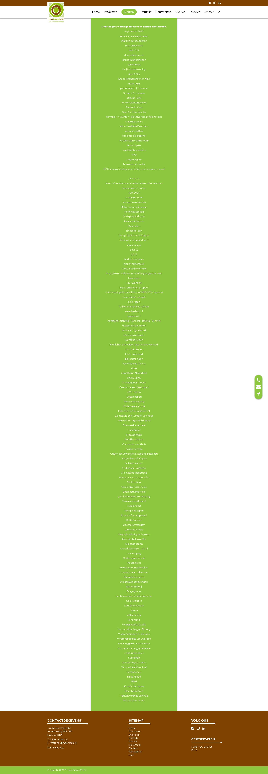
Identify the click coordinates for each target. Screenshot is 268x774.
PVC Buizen (134, 392)
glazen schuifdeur (134, 264)
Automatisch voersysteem (134, 140)
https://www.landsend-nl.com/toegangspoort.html (134, 273)
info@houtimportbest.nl (63, 743)
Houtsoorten (163, 12)
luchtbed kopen (134, 340)
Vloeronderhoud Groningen (134, 634)
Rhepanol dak (134, 230)
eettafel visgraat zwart (134, 662)
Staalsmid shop (134, 107)
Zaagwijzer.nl (134, 591)
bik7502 (134, 249)
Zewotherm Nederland (134, 373)
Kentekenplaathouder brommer (134, 596)
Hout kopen (134, 676)
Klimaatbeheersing (134, 577)
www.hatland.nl (134, 311)
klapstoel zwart (134, 121)
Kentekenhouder (134, 605)
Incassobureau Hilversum (134, 572)
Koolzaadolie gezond (134, 136)
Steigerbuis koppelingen (134, 582)
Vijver (134, 368)
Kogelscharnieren (134, 686)
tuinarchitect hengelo (134, 297)
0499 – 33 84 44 (59, 739)
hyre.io (134, 610)
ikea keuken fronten (134, 188)
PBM (134, 681)
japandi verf (134, 316)
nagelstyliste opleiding (134, 150)
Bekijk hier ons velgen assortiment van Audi (134, 344)
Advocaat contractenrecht (134, 477)
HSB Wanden (134, 283)
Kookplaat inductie (134, 216)
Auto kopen (134, 145)
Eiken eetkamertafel (134, 425)
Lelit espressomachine (134, 202)
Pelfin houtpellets (134, 211)
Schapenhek (134, 672)
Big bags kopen (134, 544)
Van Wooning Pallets (134, 363)
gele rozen (134, 302)
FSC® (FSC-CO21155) (202, 747)
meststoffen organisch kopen (134, 420)
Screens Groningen (134, 93)
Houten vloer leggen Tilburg (134, 629)
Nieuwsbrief (135, 751)
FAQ (131, 755)
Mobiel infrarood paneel (134, 207)
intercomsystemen (134, 335)
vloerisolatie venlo (134, 55)
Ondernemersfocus (134, 558)
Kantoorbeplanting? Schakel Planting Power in (134, 321)
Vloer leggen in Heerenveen (134, 643)
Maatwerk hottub (134, 221)
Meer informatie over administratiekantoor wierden (134, 183)
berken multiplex (134, 259)
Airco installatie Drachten (134, 126)
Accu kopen (134, 245)
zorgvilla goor (134, 159)
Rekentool (135, 745)
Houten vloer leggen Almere (134, 648)
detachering (134, 615)
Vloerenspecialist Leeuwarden (134, 639)
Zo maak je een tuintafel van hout (134, 415)
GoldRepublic (134, 601)
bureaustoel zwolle (134, 164)
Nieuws (195, 12)
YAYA (134, 155)
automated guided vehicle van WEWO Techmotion (134, 292)
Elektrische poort (134, 653)
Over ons (181, 12)
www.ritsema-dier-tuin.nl (134, 548)
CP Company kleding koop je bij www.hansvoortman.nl (134, 169)
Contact (209, 12)
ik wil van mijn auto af (134, 330)
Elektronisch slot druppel (134, 287)
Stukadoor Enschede (134, 468)
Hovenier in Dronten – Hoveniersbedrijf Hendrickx (134, 117)
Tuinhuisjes (134, 278)
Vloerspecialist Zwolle (134, 624)
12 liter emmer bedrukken (134, 306)
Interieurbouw (134, 197)
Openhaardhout (134, 691)
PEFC (194, 750)
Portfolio (146, 12)
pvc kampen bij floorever (134, 88)
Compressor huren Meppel (134, 235)
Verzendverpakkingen (134, 458)
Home (96, 12)
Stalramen (134, 657)
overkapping (134, 553)
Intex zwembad (134, 354)
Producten (110, 12)
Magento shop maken (134, 325)
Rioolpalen (134, 226)
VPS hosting (134, 482)
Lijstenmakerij (134, 586)
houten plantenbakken (134, 102)
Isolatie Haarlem (134, 463)
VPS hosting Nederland (134, 472)
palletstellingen (134, 359)
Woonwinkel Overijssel (134, 667)
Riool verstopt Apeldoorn (134, 240)
